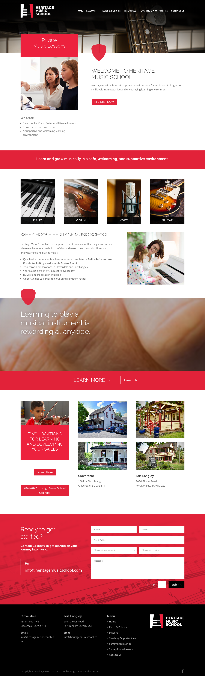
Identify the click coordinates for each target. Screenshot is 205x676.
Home (80, 11)
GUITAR (167, 220)
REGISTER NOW (104, 101)
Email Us (130, 380)
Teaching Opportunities (153, 11)
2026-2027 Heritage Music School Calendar (45, 490)
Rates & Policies (111, 11)
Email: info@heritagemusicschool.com (53, 567)
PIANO (37, 220)
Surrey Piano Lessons (121, 649)
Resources (130, 11)
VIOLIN (81, 220)
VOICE (124, 220)
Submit (176, 585)
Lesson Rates (45, 472)
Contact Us (177, 11)
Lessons (91, 11)
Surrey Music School (120, 643)
